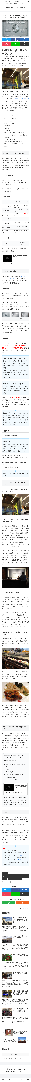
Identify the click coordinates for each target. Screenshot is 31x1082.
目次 (13, 115)
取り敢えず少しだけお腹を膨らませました (16, 141)
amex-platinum (6, 881)
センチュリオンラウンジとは (11, 119)
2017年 (5, 879)
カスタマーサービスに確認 (21, 99)
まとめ (5, 146)
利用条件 (7, 130)
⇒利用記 (19, 855)
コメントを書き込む (15, 1054)
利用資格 (7, 126)
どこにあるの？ (9, 121)
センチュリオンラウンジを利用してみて (14, 132)
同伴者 (7, 128)
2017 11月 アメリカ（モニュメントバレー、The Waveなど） (15, 875)
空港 (10, 879)
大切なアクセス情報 (9, 123)
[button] (27, 511)
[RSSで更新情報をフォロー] (22, 902)
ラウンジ (5, 873)
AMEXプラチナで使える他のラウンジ (13, 144)
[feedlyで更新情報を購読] (8, 902)
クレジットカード (17, 879)
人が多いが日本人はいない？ (12, 139)
